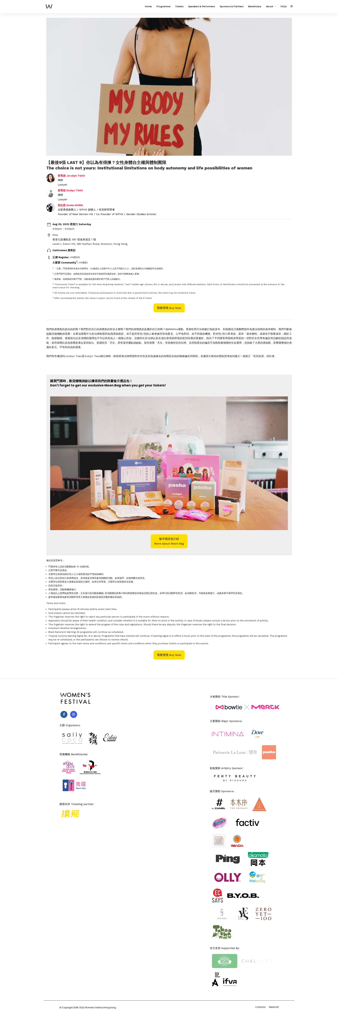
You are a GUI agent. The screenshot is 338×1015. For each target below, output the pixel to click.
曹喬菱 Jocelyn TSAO (71, 175)
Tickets (179, 6)
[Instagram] (73, 714)
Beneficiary (254, 6)
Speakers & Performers (201, 6)
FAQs (284, 6)
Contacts (260, 1007)
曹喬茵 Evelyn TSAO (70, 190)
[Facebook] (63, 714)
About (269, 6)
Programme (163, 6)
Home (148, 6)
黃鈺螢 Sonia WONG (70, 205)
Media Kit (274, 1007)
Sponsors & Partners (231, 6)
